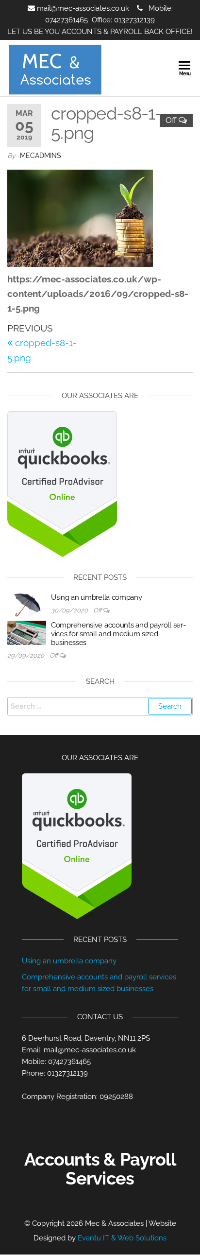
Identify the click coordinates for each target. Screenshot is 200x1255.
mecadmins (40, 155)
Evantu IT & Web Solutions (122, 1238)
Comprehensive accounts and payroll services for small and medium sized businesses (118, 634)
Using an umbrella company (96, 597)
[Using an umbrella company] (26, 604)
